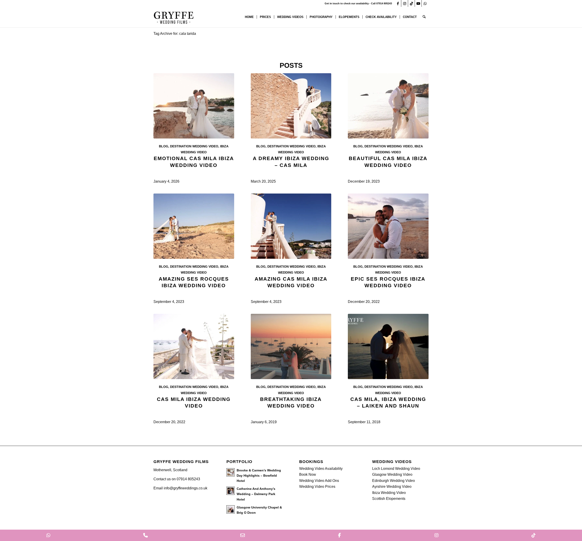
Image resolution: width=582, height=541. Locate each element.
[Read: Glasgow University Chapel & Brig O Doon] (230, 509)
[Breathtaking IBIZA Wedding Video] (291, 346)
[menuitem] (249, 17)
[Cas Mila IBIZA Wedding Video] (193, 346)
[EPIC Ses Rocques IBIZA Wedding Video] (388, 226)
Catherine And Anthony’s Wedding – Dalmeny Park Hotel (256, 494)
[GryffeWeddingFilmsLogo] (173, 17)
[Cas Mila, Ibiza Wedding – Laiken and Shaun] (388, 346)
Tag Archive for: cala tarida (174, 33)
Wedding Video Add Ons (319, 481)
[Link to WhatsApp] (425, 3)
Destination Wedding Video (194, 146)
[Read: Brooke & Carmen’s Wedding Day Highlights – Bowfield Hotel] (230, 472)
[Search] (424, 17)
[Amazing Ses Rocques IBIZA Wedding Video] (193, 226)
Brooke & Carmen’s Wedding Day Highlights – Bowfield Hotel (259, 476)
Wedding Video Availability (321, 469)
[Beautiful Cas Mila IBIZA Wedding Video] (388, 105)
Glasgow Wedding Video (392, 474)
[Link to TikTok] (411, 3)
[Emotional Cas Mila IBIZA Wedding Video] (193, 105)
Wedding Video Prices (317, 486)
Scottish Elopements (388, 499)
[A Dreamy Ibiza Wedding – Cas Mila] (291, 105)
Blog (163, 146)
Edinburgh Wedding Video (393, 481)
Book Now (307, 474)
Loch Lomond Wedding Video (396, 469)
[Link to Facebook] (397, 3)
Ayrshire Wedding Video (391, 486)
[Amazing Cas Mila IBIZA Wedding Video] (291, 226)
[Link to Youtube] (418, 3)
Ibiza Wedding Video (389, 493)
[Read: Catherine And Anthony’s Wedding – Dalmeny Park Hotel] (230, 491)
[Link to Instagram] (404, 3)
